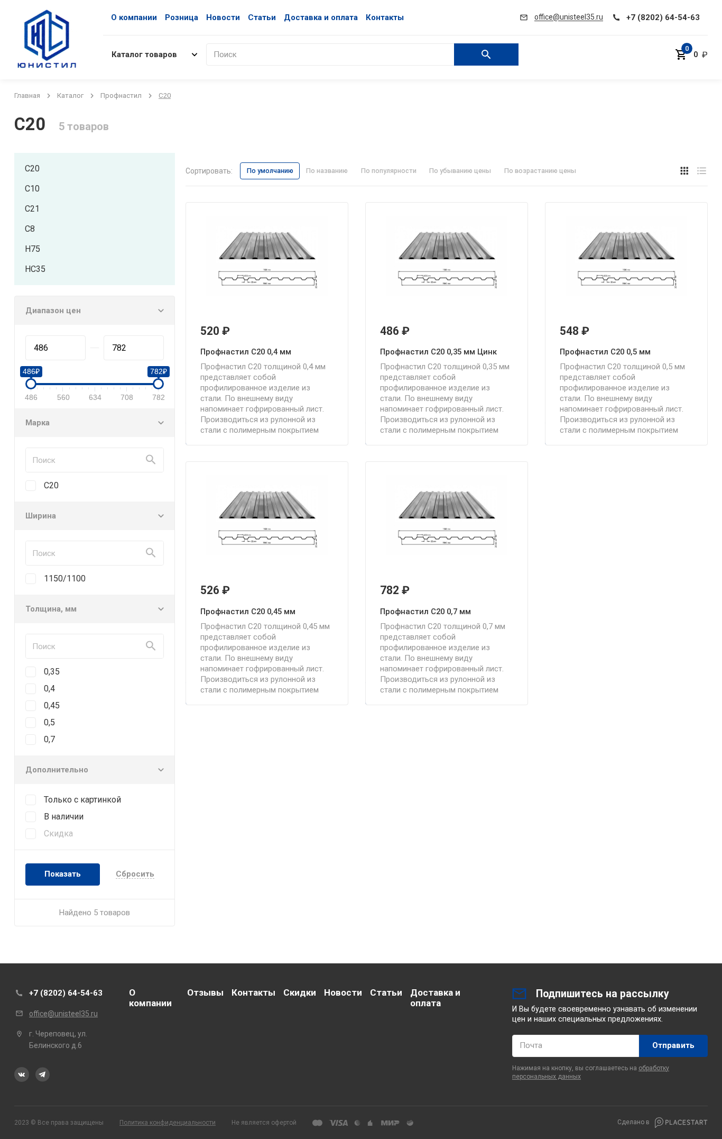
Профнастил (121, 95)
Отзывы (205, 992)
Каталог (70, 95)
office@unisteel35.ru (63, 1013)
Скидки (299, 992)
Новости (223, 17)
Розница (181, 17)
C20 (32, 168)
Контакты (385, 17)
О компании (134, 17)
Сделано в (634, 1122)
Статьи (262, 17)
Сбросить (135, 874)
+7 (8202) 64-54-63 (66, 993)
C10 (32, 189)
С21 (32, 209)
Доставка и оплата (321, 17)
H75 (32, 249)
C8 (30, 229)
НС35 (35, 269)
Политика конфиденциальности (167, 1122)
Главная (27, 95)
